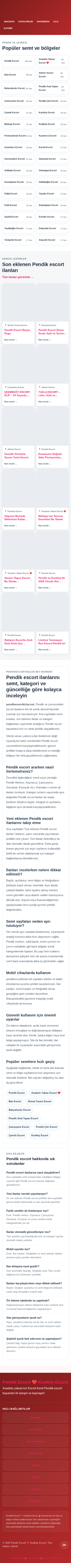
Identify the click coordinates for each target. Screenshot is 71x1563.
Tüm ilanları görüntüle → (18, 277)
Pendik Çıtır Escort (46, 1127)
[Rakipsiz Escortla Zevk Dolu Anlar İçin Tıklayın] (18, 613)
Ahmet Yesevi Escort (39, 1101)
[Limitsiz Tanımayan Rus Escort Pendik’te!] (52, 613)
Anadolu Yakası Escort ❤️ (45, 1093)
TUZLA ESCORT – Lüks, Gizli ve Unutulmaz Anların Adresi (49, 394)
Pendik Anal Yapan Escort (23, 1118)
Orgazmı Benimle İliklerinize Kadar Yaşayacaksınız (14, 518)
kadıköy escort (33, 1558)
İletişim (8, 28)
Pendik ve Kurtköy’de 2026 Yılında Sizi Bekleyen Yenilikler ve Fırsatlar (52, 579)
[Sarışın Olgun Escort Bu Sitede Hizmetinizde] (18, 551)
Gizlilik (35, 1465)
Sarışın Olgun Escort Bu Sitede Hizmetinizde (17, 579)
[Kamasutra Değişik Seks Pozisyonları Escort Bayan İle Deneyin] (52, 427)
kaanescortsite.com (51, 1558)
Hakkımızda (43, 21)
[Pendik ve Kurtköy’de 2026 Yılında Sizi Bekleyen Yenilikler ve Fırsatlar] (52, 551)
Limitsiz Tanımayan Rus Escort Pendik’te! (51, 642)
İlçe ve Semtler (35, 1441)
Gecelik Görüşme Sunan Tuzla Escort (16, 455)
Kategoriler (25, 21)
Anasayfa (9, 21)
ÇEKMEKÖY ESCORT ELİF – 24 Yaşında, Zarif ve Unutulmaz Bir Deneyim (18, 394)
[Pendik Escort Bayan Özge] (18, 303)
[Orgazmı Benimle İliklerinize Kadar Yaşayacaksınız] (18, 489)
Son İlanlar (35, 1429)
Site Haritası (35, 1501)
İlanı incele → (10, 340)
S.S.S (55, 21)
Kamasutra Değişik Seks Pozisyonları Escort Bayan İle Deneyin (50, 455)
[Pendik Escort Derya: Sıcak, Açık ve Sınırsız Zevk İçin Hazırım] (52, 303)
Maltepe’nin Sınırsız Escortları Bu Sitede (50, 518)
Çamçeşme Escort (19, 1127)
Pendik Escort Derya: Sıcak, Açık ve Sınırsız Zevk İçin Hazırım (51, 331)
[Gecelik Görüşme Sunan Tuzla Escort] (18, 427)
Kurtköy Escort (39, 1135)
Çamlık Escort (17, 1135)
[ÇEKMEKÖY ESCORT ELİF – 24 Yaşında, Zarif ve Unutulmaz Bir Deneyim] (18, 365)
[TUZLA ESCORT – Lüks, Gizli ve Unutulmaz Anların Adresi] (52, 365)
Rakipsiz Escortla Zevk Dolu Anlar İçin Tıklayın (18, 642)
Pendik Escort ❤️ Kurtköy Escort (35, 1382)
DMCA (35, 1477)
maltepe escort (17, 1558)
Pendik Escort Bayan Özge (17, 331)
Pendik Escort (17, 1093)
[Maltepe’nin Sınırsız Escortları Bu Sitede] (52, 489)
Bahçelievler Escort (20, 1110)
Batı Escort (15, 1101)
